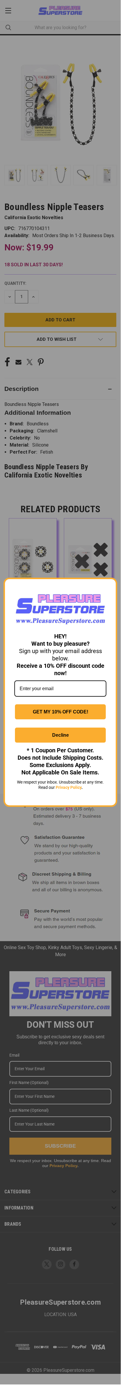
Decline (60, 735)
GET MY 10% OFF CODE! (60, 711)
